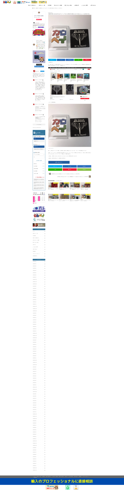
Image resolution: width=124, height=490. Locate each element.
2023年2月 (34, 355)
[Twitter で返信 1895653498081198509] (36, 91)
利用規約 (34, 251)
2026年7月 (34, 263)
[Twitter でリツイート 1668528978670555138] (37, 112)
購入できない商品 (68, 5)
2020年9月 (34, 420)
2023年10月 (35, 337)
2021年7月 (34, 398)
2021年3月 (34, 407)
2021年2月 (34, 409)
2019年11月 (35, 443)
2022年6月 (34, 373)
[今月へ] (42, 193)
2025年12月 (35, 279)
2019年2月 (34, 463)
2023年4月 (34, 351)
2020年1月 (34, 438)
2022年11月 (35, 362)
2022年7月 (34, 371)
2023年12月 (35, 333)
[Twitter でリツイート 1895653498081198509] (37, 91)
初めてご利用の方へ (32, 5)
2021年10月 (35, 391)
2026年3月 (34, 272)
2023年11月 (35, 335)
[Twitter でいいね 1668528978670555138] (39, 112)
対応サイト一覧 (42, 5)
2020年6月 (34, 427)
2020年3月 (34, 434)
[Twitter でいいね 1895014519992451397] (39, 101)
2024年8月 (34, 315)
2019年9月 (34, 447)
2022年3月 (34, 380)
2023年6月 (34, 346)
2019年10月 (35, 445)
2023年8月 (34, 342)
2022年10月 (35, 364)
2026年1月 (34, 277)
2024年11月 (35, 308)
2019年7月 (34, 452)
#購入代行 (36, 110)
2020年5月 (34, 429)
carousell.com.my (60, 152)
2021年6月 (34, 400)
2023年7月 (34, 344)
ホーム (34, 476)
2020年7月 (34, 425)
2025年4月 (34, 297)
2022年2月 (34, 382)
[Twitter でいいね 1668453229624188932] (39, 122)
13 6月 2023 (40, 104)
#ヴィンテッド (37, 109)
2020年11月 (35, 416)
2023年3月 (34, 353)
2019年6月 (34, 454)
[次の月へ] (44, 193)
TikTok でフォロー (39, 19)
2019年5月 (34, 456)
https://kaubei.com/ (38, 89)
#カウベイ (40, 118)
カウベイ (36, 93)
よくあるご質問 (85, 5)
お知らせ (34, 244)
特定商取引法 (35, 477)
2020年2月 (34, 436)
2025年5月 (34, 295)
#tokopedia (39, 119)
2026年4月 (34, 270)
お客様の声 (76, 5)
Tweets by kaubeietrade (37, 127)
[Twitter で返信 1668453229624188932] (36, 122)
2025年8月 (34, 288)
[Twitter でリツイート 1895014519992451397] (37, 101)
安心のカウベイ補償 (58, 5)
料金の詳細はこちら (40, 177)
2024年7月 (34, 317)
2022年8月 (34, 369)
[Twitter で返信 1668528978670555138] (36, 112)
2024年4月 (34, 324)
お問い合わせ (93, 5)
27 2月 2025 (40, 93)
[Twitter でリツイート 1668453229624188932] (37, 122)
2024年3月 (34, 326)
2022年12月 (35, 360)
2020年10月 (35, 418)
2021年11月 (35, 389)
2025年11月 (35, 281)
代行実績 (49, 5)
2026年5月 (34, 268)
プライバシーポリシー (36, 253)
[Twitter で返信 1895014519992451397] (36, 101)
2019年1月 (34, 465)
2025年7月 (34, 290)
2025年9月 (34, 286)
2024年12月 (35, 306)
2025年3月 (34, 299)
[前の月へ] (41, 193)
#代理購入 (40, 110)
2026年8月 (34, 261)
